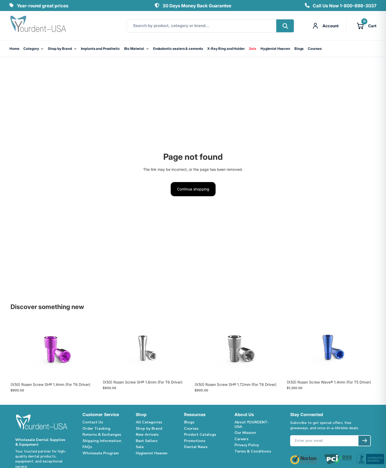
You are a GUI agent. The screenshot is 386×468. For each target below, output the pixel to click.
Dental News (195, 446)
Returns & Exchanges (101, 434)
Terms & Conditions (252, 451)
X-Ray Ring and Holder (225, 48)
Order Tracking (96, 428)
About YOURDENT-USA (251, 424)
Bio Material (134, 48)
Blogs (299, 48)
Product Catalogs (200, 434)
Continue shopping (193, 189)
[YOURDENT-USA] (38, 25)
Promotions (194, 440)
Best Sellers (147, 440)
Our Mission (245, 432)
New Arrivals (147, 434)
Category (31, 48)
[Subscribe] (364, 441)
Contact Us (92, 422)
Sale (252, 48)
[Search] (285, 25)
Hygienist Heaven (275, 48)
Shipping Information (101, 440)
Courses (314, 48)
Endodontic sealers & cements (178, 48)
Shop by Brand (60, 48)
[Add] (91, 371)
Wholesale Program (100, 453)
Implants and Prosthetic (100, 48)
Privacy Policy (246, 445)
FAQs (87, 446)
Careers (241, 439)
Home (14, 48)
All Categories (149, 422)
